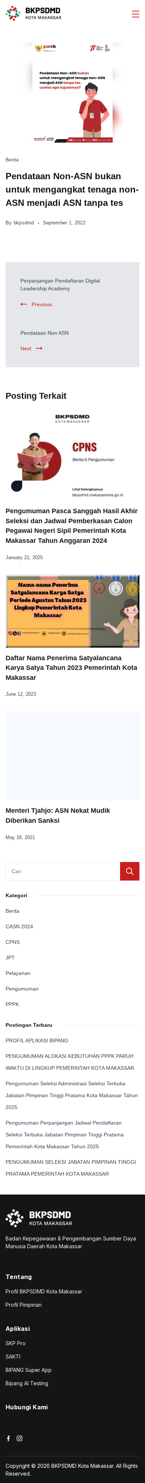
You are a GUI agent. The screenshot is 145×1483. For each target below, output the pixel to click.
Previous (42, 304)
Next (25, 348)
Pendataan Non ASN (44, 333)
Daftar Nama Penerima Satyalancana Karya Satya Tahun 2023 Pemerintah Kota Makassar (71, 667)
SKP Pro (16, 1343)
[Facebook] (8, 1438)
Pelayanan (18, 973)
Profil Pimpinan (24, 1305)
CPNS (13, 942)
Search (129, 871)
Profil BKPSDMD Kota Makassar (44, 1291)
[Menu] (135, 14)
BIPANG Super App (29, 1370)
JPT (10, 958)
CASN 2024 (19, 926)
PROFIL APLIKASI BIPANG (37, 1040)
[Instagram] (19, 1438)
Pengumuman (22, 989)
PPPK (12, 1004)
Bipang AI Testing (27, 1383)
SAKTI (13, 1356)
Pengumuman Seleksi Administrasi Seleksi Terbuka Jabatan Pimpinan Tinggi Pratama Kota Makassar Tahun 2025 (72, 1095)
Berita (12, 160)
